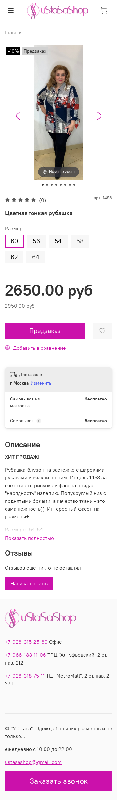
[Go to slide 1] (43, 185)
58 (80, 241)
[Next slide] (99, 116)
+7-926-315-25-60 (26, 642)
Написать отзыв (29, 583)
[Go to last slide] (18, 116)
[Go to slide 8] (74, 185)
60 (14, 241)
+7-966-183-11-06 (25, 655)
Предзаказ (45, 330)
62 (14, 257)
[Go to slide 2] (47, 185)
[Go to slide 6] (65, 185)
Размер (14, 228)
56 (36, 241)
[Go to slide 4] (56, 185)
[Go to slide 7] (70, 185)
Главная (14, 32)
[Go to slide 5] (61, 185)
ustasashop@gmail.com (33, 762)
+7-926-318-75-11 (25, 675)
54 (58, 241)
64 (35, 257)
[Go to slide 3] (52, 185)
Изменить (41, 383)
